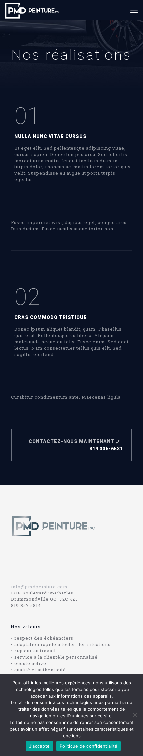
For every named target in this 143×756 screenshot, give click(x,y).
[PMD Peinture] (32, 10)
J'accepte (39, 746)
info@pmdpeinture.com (39, 587)
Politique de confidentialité (88, 746)
